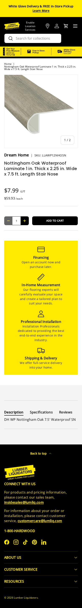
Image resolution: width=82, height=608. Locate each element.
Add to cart (55, 220)
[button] (66, 26)
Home (8, 64)
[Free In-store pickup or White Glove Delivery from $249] (51, 52)
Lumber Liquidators (26, 597)
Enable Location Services (30, 26)
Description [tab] (14, 412)
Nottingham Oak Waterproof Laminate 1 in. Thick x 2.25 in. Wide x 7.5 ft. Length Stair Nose (40, 67)
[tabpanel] (41, 419)
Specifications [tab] (41, 412)
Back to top (39, 453)
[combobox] (32, 38)
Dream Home (17, 154)
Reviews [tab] (65, 412)
